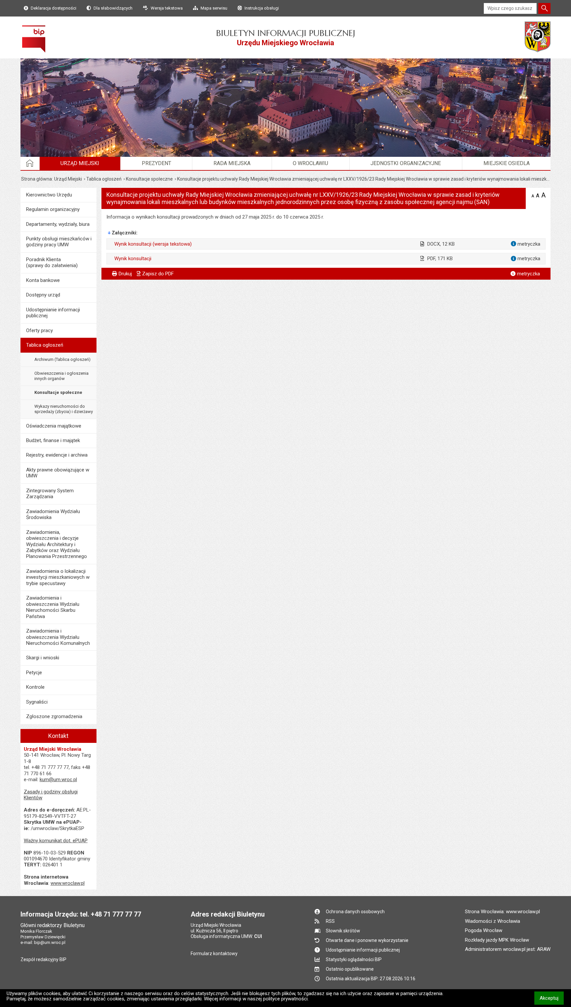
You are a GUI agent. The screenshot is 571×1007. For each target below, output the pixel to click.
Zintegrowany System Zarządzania (50, 494)
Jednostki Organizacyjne (405, 163)
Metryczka (528, 274)
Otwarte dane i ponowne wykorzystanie (367, 940)
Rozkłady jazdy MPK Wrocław (497, 940)
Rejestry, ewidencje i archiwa (57, 455)
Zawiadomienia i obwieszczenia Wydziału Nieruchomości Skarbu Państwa (52, 607)
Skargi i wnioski (42, 658)
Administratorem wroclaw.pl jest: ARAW (508, 949)
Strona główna (36, 179)
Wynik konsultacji (132, 258)
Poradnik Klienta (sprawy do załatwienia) (52, 262)
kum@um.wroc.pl (58, 779)
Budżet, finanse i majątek (53, 440)
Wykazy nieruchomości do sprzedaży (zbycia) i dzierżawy (63, 409)
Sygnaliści (37, 702)
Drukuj (125, 274)
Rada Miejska (231, 163)
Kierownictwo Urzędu (49, 195)
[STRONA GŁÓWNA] (30, 163)
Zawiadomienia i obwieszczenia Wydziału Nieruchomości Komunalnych (58, 637)
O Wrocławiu (310, 163)
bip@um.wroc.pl (49, 942)
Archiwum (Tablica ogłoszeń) (62, 359)
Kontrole (35, 687)
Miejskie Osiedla (506, 163)
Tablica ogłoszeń (104, 179)
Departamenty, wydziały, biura (58, 224)
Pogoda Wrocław (483, 930)
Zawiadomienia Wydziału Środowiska (53, 514)
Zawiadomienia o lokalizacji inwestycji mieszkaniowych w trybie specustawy (58, 577)
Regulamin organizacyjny (53, 209)
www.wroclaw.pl (68, 883)
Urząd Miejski (79, 163)
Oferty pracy (39, 330)
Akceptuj (552, 998)
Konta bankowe (43, 280)
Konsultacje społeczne (149, 179)
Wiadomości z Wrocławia (492, 921)
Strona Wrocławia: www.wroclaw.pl (502, 912)
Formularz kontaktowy (214, 953)
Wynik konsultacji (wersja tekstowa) (153, 244)
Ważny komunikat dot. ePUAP (56, 841)
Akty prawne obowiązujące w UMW (57, 473)
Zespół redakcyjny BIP (43, 959)
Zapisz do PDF (158, 274)
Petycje (34, 673)
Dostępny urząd (43, 295)
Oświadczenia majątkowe (53, 426)
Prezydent (156, 163)
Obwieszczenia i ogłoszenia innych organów (61, 376)
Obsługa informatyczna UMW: (226, 936)
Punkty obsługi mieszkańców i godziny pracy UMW (59, 242)
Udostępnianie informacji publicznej (53, 313)
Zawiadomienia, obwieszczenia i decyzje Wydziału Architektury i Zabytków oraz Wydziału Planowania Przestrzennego (56, 544)
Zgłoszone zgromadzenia (54, 716)
